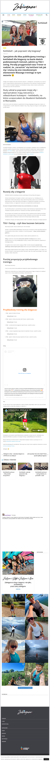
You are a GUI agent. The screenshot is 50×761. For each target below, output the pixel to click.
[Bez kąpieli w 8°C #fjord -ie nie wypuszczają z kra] (36, 651)
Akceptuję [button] (46, 759)
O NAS (8, 14)
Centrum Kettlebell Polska (8, 446)
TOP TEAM (9, 150)
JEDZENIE (19, 14)
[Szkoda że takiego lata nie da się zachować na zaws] (13, 674)
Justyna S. (6, 53)
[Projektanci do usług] (25, 747)
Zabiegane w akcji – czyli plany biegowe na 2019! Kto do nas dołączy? (13, 454)
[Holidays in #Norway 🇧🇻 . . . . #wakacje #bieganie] (13, 628)
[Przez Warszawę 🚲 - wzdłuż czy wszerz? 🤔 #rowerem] (36, 674)
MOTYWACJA (31, 14)
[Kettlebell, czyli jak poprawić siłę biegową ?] (25, 463)
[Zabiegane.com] (25, 710)
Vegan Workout (30, 154)
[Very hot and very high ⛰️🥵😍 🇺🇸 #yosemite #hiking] (13, 605)
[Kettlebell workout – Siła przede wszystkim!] (9, 463)
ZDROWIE (4, 741)
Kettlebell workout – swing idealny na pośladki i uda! (41, 473)
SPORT (13, 14)
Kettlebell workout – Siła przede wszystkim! (8, 473)
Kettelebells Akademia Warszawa (13, 441)
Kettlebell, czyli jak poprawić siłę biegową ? (24, 473)
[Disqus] (25, 495)
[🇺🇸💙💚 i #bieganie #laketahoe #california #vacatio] (36, 605)
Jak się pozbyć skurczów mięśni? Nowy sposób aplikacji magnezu (37, 454)
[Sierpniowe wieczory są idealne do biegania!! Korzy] (36, 628)
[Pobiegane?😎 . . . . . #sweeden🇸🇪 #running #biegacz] (13, 651)
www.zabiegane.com (17, 397)
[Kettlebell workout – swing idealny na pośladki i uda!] (41, 463)
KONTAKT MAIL (39, 14)
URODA (24, 14)
